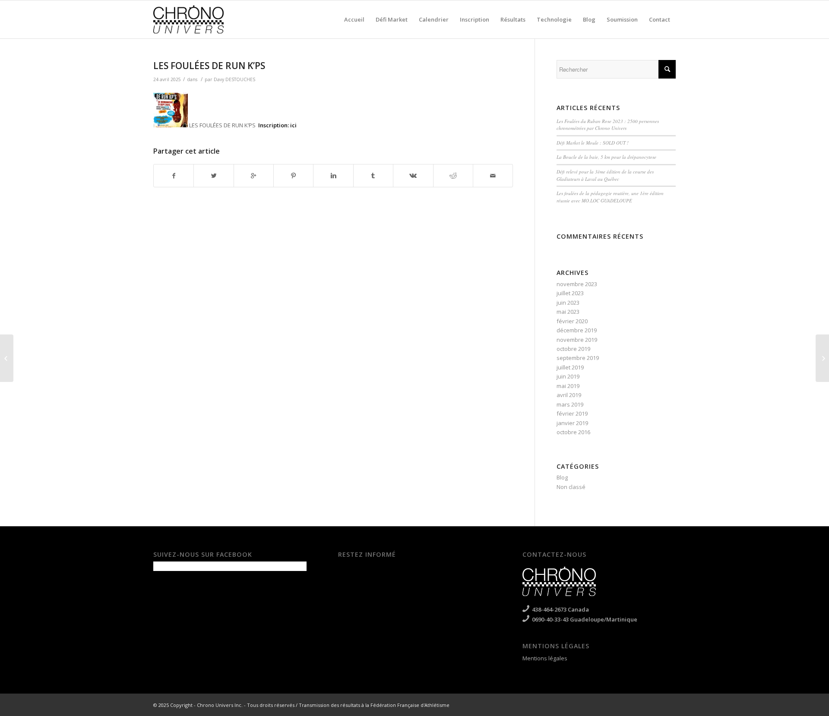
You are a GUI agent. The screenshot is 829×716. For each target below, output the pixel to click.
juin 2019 (568, 376)
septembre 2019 (578, 358)
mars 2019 (570, 404)
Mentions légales (544, 658)
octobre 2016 (573, 432)
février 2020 (572, 321)
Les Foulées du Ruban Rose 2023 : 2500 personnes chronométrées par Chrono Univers (608, 125)
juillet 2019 (570, 367)
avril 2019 (569, 395)
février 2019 (572, 413)
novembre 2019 (577, 340)
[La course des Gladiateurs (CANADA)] (6, 358)
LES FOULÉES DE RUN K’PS (209, 66)
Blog (562, 477)
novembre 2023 (577, 284)
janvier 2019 (572, 423)
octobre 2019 (573, 349)
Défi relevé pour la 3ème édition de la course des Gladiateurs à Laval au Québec (605, 175)
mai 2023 (568, 311)
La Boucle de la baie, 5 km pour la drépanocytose (606, 157)
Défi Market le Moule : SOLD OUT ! (593, 142)
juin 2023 (568, 302)
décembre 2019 (577, 330)
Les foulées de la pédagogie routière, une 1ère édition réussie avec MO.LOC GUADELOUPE (610, 197)
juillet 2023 (570, 293)
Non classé (571, 487)
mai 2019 (568, 386)
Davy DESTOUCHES (234, 79)
